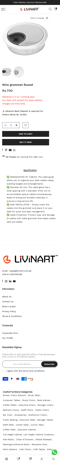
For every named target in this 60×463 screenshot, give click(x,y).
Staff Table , (9, 425)
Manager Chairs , (46, 405)
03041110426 (16, 274)
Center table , (23, 425)
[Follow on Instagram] (6, 281)
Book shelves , (44, 400)
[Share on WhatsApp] (14, 150)
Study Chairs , (29, 400)
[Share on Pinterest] (6, 150)
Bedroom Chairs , (11, 410)
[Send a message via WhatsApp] (55, 452)
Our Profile (7, 338)
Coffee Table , (10, 429)
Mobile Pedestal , (44, 439)
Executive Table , (28, 420)
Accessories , (21, 415)
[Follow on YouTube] (14, 281)
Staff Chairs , (27, 410)
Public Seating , (11, 420)
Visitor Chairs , (42, 410)
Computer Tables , (12, 400)
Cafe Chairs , (25, 449)
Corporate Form (10, 333)
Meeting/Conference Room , (17, 444)
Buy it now (26, 142)
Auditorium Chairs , (38, 415)
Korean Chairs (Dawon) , (15, 395)
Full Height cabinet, (13, 434)
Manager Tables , (45, 420)
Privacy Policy (9, 311)
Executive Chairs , (28, 405)
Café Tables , (39, 449)
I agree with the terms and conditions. (25, 371)
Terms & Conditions (12, 316)
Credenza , (49, 434)
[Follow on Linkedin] (10, 281)
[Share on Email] (10, 150)
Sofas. (50, 449)
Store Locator (9, 306)
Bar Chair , (8, 415)
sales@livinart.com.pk (20, 271)
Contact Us (7, 301)
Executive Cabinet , (27, 429)
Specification (30, 170)
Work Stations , (10, 449)
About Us (6, 296)
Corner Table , (38, 425)
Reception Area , (40, 444)
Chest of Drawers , (25, 439)
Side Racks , (9, 439)
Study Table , (34, 395)
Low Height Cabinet (33, 434)
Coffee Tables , (10, 405)
